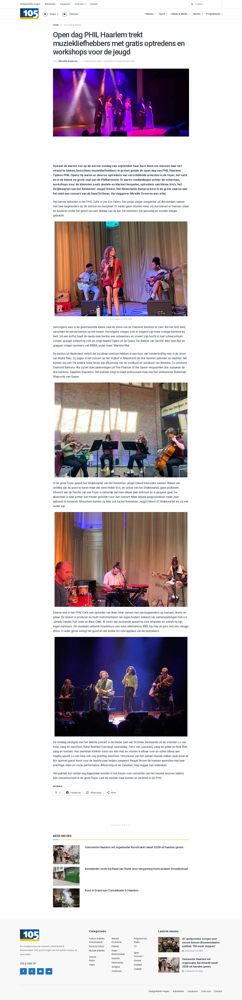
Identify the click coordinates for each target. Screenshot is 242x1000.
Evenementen (96, 942)
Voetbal (137, 969)
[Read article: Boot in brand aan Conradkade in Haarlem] (66, 897)
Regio (114, 950)
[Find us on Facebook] (23, 971)
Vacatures (65, 4)
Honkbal (138, 965)
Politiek (115, 946)
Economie (117, 942)
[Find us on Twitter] (32, 971)
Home (56, 25)
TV (135, 946)
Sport (162, 14)
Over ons (79, 4)
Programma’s (213, 14)
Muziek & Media (97, 950)
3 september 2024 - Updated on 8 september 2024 (109, 61)
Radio (53, 14)
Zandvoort (117, 971)
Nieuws (149, 14)
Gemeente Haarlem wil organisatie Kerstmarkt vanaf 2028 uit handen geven (134, 847)
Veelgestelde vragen (30, 4)
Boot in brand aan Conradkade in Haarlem (112, 890)
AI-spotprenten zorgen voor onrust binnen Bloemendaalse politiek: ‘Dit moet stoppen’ (201, 942)
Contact (94, 4)
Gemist (196, 14)
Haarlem (116, 958)
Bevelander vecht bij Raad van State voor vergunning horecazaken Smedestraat (136, 869)
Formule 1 (139, 956)
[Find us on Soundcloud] (49, 971)
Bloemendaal (118, 954)
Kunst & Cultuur (96, 946)
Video (92, 965)
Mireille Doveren (68, 61)
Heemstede (117, 962)
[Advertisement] (121, 150)
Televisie (73, 14)
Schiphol (116, 967)
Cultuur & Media (179, 14)
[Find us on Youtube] (40, 971)
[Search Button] (191, 4)
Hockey (137, 960)
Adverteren (50, 4)
